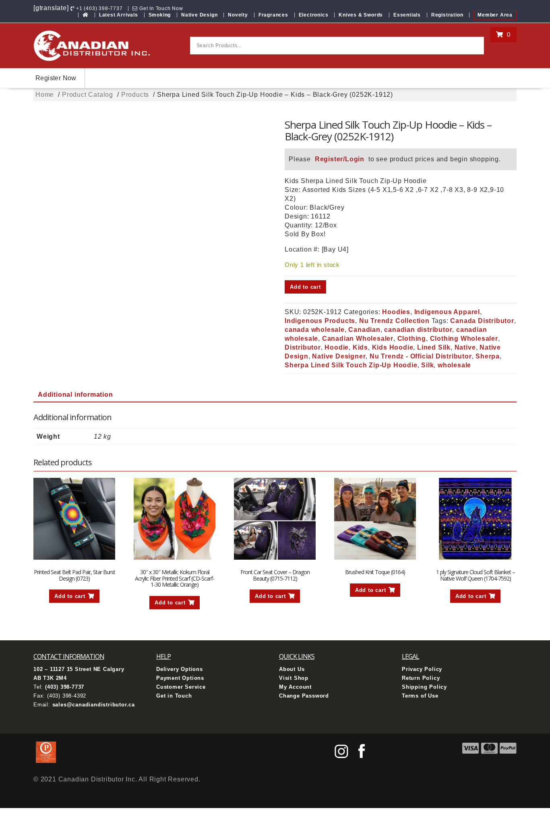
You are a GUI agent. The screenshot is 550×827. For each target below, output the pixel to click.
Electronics (314, 15)
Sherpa (488, 356)
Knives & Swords (361, 15)
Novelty (238, 15)
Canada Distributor (482, 320)
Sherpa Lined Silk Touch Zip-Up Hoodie (351, 365)
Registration (447, 15)
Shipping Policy (424, 687)
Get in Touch (174, 696)
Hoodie (337, 347)
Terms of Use (420, 696)
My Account (295, 687)
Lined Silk (434, 347)
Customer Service (181, 687)
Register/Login (339, 159)
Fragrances (273, 15)
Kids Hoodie (393, 347)
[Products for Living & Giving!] (86, 15)
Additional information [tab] (75, 394)
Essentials (407, 15)
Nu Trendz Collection (394, 320)
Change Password (304, 696)
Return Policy (421, 678)
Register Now (56, 78)
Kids (360, 347)
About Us (291, 669)
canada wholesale (315, 329)
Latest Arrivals (118, 15)
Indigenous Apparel (447, 311)
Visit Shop (293, 678)
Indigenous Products (320, 320)
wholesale (454, 365)
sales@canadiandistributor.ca (93, 705)
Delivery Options (179, 669)
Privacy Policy (422, 669)
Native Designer (339, 356)
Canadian (364, 329)
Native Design (199, 15)
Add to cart (305, 287)
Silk (427, 365)
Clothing (411, 338)
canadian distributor (418, 329)
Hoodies (396, 311)
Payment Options (180, 678)
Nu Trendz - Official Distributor (421, 356)
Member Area (495, 15)
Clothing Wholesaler (464, 338)
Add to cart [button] (69, 596)
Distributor (303, 347)
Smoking (160, 15)
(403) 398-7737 (64, 687)
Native (465, 347)
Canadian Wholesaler (357, 338)
